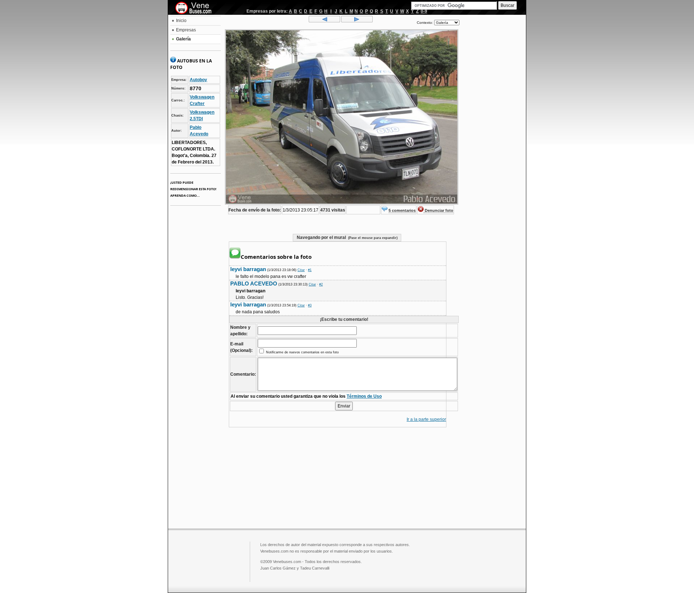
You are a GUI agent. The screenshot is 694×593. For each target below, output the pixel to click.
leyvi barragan (248, 269)
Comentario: (243, 374)
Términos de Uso (364, 396)
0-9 (424, 11)
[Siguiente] (357, 20)
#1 (310, 270)
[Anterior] (324, 20)
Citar (301, 270)
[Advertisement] (493, 125)
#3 (310, 305)
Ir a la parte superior (426, 419)
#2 (321, 284)
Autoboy (198, 79)
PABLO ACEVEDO (253, 283)
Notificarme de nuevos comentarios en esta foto (302, 352)
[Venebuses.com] (196, 8)
